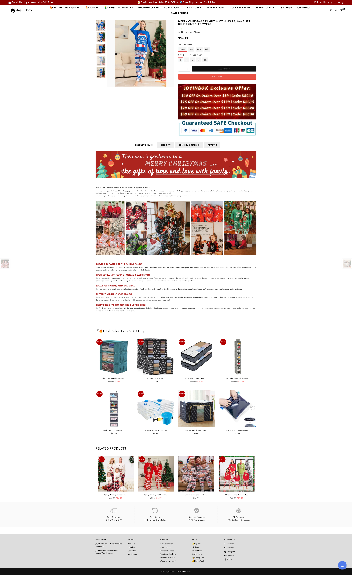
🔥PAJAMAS (92, 7)
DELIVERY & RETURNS (189, 145)
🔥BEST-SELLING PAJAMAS (64, 7)
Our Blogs (131, 547)
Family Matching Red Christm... (156, 495)
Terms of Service (166, 543)
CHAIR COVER (193, 7)
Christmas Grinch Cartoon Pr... (236, 495)
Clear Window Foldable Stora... (114, 378)
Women (182, 49)
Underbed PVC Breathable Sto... (197, 378)
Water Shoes (197, 550)
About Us (131, 543)
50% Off (142, 459)
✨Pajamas (196, 543)
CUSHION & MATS (240, 7)
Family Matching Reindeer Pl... (115, 495)
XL (198, 60)
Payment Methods (167, 550)
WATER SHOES (179, 13)
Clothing (195, 547)
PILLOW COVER (215, 7)
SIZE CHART (197, 55)
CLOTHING (303, 7)
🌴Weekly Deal (198, 557)
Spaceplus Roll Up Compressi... (238, 430)
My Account (132, 554)
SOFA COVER (171, 7)
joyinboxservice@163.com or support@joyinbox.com (107, 551)
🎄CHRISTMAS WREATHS (118, 7)
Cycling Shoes (197, 554)
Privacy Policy (165, 547)
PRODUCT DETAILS (143, 145)
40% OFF (99, 342)
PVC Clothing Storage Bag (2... (155, 378)
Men (191, 49)
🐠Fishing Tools (198, 561)
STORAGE (286, 7)
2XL (205, 60)
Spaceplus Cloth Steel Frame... (196, 430)
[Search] (331, 10)
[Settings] (336, 10)
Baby (199, 49)
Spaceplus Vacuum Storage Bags (155, 430)
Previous (109, 53)
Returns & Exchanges (168, 557)
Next (171, 53)
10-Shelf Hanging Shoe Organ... (238, 378)
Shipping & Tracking (168, 554)
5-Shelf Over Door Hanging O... (114, 430)
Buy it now (217, 76)
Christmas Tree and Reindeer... (196, 495)
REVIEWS (212, 145)
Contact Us (132, 550)
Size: (190, 55)
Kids (206, 49)
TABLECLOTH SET (265, 7)
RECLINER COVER (148, 7)
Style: (185, 44)
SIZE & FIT (165, 145)
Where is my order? (168, 561)
